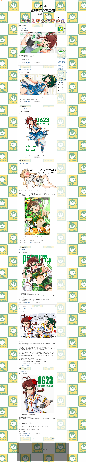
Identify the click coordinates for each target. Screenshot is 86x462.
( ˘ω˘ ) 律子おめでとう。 (24, 371)
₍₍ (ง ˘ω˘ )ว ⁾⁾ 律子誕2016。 (25, 109)
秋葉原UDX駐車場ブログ (62, 61)
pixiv (59, 55)
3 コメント (30, 101)
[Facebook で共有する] (37, 62)
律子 (28, 63)
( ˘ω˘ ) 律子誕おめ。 (23, 249)
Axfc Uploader (60, 69)
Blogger (45, 459)
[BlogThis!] (35, 62)
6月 (61, 78)
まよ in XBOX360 (61, 58)
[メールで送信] (34, 62)
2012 (60, 90)
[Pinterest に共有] (38, 62)
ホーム (35, 438)
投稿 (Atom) (23, 441)
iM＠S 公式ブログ (61, 57)
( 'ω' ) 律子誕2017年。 (24, 28)
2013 (60, 89)
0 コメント (30, 157)
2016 (60, 84)
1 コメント (30, 62)
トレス (25, 63)
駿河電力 (59, 65)
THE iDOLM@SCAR (62, 62)
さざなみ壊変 (60, 66)
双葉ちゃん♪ (60, 68)
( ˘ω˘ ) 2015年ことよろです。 (26, 308)
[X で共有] (36, 62)
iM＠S (23, 63)
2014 (60, 87)
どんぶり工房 (60, 64)
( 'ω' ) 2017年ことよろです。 (25, 69)
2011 (60, 92)
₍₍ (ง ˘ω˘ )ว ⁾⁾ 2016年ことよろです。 (27, 163)
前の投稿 (53, 438)
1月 (61, 82)
